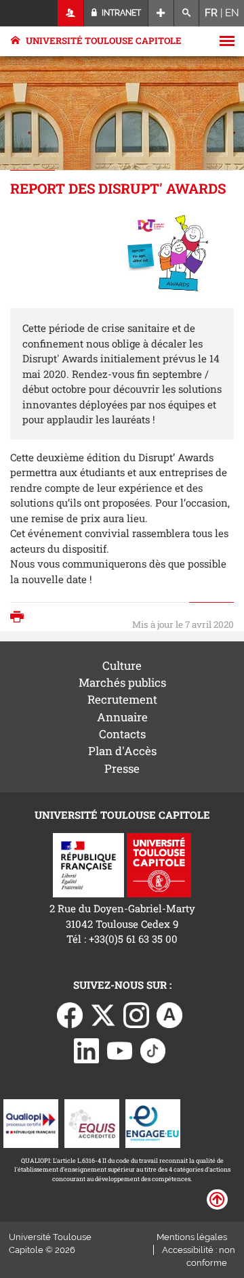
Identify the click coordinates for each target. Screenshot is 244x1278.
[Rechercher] (186, 13)
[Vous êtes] (71, 13)
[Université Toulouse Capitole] (159, 863)
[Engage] (152, 1122)
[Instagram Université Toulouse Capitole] (136, 1014)
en (232, 13)
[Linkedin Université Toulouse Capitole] (87, 1050)
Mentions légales (192, 1237)
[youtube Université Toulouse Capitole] (120, 1050)
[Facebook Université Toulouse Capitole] (70, 1014)
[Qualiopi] (30, 1122)
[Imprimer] (20, 618)
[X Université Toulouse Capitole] (103, 1014)
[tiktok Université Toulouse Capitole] (153, 1050)
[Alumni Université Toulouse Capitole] (169, 1014)
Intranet (120, 13)
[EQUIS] (91, 1122)
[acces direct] (161, 13)
